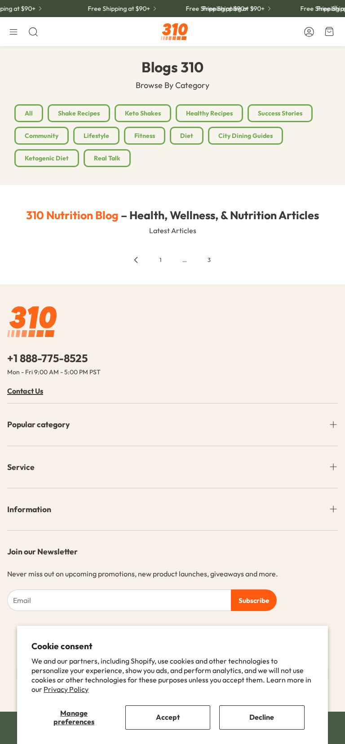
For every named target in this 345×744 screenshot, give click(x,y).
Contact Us (25, 390)
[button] (13, 32)
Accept (168, 717)
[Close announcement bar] (336, 6)
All (29, 113)
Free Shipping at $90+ (116, 8)
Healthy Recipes (209, 113)
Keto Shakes (143, 113)
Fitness (144, 136)
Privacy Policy (66, 689)
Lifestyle (96, 136)
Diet (186, 136)
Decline (261, 717)
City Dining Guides (245, 136)
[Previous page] (136, 260)
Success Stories (280, 113)
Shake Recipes (79, 113)
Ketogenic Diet (47, 158)
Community (41, 136)
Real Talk (107, 158)
